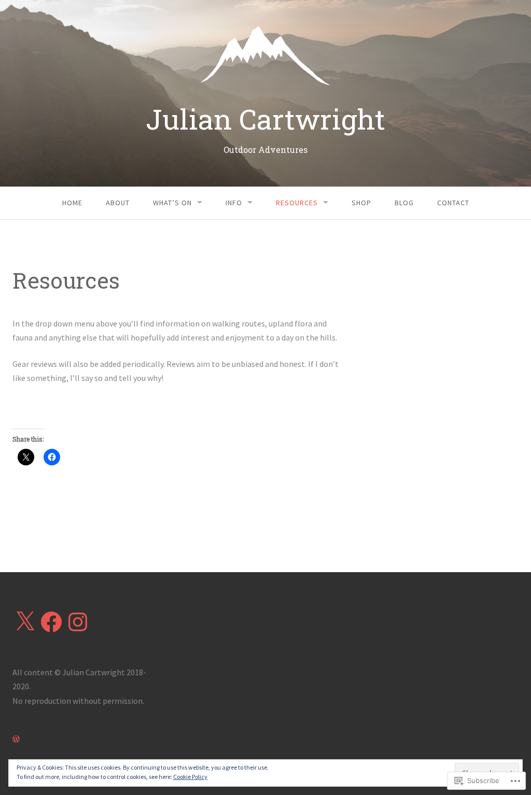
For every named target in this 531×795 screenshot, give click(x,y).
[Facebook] (51, 621)
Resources (297, 202)
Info (234, 202)
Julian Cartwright (265, 118)
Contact (453, 202)
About (118, 202)
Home (72, 202)
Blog (404, 202)
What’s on (172, 202)
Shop (361, 202)
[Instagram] (77, 621)
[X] (24, 621)
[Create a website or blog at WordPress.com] (16, 739)
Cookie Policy (190, 776)
